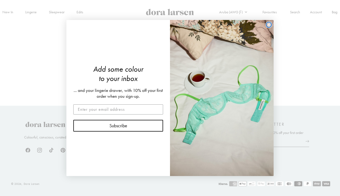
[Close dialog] (268, 24)
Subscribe (118, 126)
